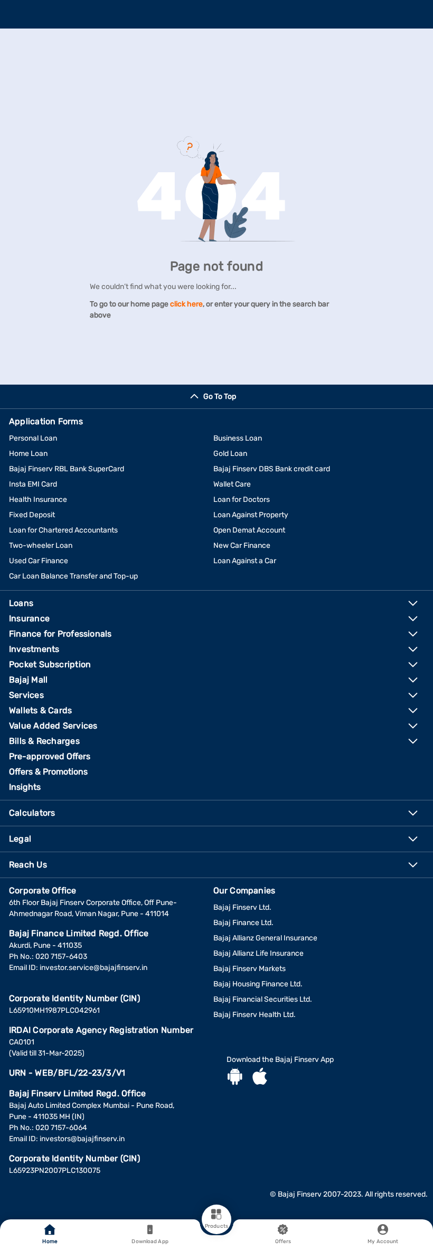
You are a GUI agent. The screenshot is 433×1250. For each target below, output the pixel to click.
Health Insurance (38, 499)
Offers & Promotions (48, 772)
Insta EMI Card (33, 484)
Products (216, 1226)
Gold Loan (230, 453)
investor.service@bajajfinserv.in (93, 967)
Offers (283, 1241)
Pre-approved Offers (49, 756)
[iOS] (259, 1078)
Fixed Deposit (32, 514)
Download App (149, 1241)
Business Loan (237, 438)
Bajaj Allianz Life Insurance (258, 953)
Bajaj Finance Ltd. (243, 922)
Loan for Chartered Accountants (63, 530)
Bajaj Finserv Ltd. (242, 907)
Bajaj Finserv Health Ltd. (254, 1014)
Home (49, 1241)
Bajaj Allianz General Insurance (265, 938)
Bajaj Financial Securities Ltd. (262, 999)
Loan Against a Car (244, 560)
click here (186, 304)
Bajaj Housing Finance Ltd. (258, 984)
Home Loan (28, 453)
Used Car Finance (38, 560)
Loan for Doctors (241, 499)
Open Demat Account (249, 530)
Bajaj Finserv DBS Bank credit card (271, 468)
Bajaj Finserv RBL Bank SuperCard (66, 468)
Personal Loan (33, 438)
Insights (25, 787)
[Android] (235, 1078)
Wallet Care (232, 484)
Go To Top (219, 396)
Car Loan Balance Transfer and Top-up (73, 576)
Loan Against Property (250, 514)
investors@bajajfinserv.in (82, 1138)
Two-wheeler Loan (40, 545)
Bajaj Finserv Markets (249, 968)
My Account (383, 1241)
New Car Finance (241, 545)
